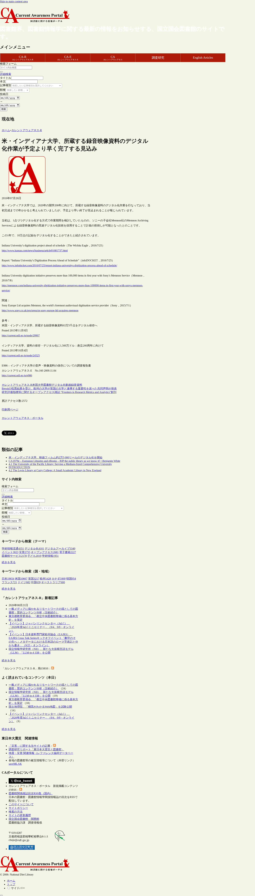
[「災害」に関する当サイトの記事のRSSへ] (54, 745)
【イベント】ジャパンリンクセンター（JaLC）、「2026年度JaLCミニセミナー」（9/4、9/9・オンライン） (41, 627)
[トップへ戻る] (1, 895)
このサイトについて (21, 804)
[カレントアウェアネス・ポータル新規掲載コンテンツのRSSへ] (20, 789)
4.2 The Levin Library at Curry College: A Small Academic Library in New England (55, 470)
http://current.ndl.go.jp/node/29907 (21, 335)
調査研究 (158, 57)
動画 (68, 384)
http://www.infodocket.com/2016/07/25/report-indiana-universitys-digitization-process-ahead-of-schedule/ (59, 265)
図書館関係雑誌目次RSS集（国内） (31, 793)
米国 (35, 384)
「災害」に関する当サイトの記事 (29, 745)
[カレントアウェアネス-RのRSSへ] (52, 668)
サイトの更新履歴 (20, 815)
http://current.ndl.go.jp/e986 (17, 375)
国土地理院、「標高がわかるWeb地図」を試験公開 (40, 706)
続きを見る (9, 562)
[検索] (1, 71)
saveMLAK (15, 763)
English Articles (203, 57)
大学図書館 (45, 384)
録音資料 (76, 384)
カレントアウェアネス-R (17, 384)
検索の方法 (16, 811)
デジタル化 (59, 384)
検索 (3, 109)
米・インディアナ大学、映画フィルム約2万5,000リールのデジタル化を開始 (55, 457)
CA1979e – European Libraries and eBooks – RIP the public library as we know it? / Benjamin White (64, 460)
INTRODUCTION (19, 467)
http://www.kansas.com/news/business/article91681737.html (35, 250)
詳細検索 (5, 74)
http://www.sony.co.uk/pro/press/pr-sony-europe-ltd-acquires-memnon (40, 310)
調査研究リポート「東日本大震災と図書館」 (36, 749)
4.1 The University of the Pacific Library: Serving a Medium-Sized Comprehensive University (60, 464)
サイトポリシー (18, 808)
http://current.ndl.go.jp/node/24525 (21, 355)
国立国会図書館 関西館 (24, 818)
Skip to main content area (14, 1)
